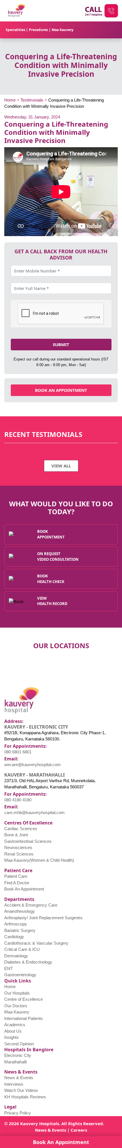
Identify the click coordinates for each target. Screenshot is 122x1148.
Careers (79, 1130)
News (41, 1130)
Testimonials (31, 100)
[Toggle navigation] (109, 30)
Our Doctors (15, 1005)
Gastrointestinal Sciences (28, 841)
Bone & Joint (16, 834)
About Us (13, 1031)
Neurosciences (18, 847)
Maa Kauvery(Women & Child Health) (39, 860)
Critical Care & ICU (22, 949)
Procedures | (40, 29)
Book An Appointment (24, 889)
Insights (11, 1037)
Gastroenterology (20, 974)
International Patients (23, 1018)
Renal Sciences (18, 854)
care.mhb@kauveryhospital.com (34, 812)
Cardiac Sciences (20, 828)
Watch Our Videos (21, 1090)
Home (10, 100)
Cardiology (14, 936)
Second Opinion (19, 1043)
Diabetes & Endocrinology (28, 962)
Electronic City (17, 1055)
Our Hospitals (17, 993)
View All (61, 466)
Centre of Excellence (23, 999)
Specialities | (17, 29)
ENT (8, 968)
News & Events (18, 1077)
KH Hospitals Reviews (25, 1096)
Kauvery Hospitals (39, 1123)
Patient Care (15, 876)
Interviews (13, 1084)
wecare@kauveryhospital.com (32, 764)
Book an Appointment (61, 390)
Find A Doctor (16, 882)
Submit (61, 344)
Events (59, 1130)
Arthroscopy (15, 924)
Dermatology (16, 955)
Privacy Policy (17, 1112)
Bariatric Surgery (19, 930)
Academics (14, 1024)
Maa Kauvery (62, 29)
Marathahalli (15, 1061)
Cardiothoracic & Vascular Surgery (36, 943)
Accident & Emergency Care (30, 905)
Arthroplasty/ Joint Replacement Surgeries (43, 917)
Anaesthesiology (19, 911)
